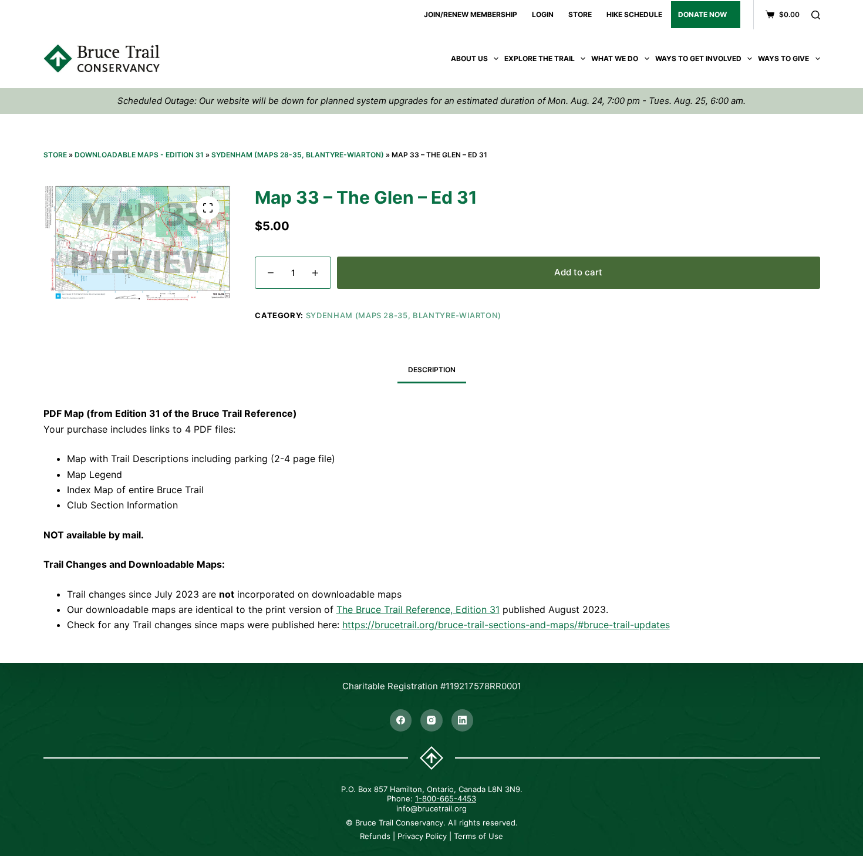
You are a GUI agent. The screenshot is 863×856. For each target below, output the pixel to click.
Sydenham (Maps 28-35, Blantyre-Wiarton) (297, 154)
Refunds (375, 836)
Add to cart (578, 272)
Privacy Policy (422, 836)
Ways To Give (783, 58)
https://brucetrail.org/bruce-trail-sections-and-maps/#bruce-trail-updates (506, 625)
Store (55, 154)
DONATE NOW (702, 14)
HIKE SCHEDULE (634, 14)
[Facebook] (401, 720)
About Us (469, 58)
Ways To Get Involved (698, 58)
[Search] (815, 15)
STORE (580, 14)
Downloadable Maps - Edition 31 (139, 154)
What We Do (614, 58)
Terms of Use (478, 836)
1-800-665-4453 (445, 798)
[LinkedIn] (462, 720)
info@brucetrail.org (431, 808)
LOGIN (543, 14)
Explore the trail (539, 58)
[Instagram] (431, 720)
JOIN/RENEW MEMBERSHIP (470, 14)
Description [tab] (432, 369)
